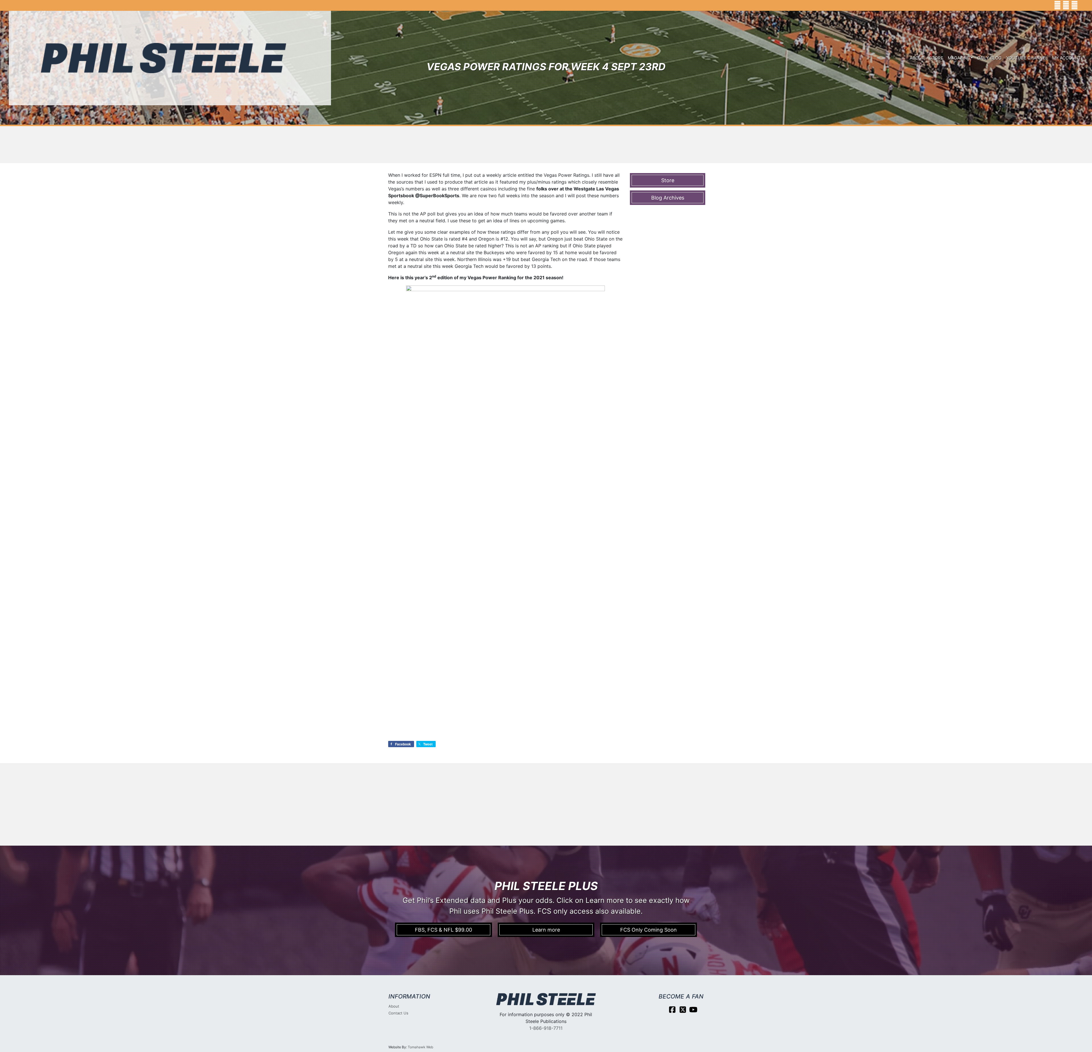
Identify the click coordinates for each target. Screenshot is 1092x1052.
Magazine (958, 58)
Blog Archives (667, 198)
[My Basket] (1083, 5)
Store (936, 58)
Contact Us (398, 1013)
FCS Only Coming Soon (648, 930)
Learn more (546, 930)
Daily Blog (989, 58)
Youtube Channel (1027, 58)
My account (1066, 58)
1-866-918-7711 (545, 1028)
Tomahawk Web (420, 1047)
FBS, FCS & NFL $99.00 (443, 930)
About (917, 58)
